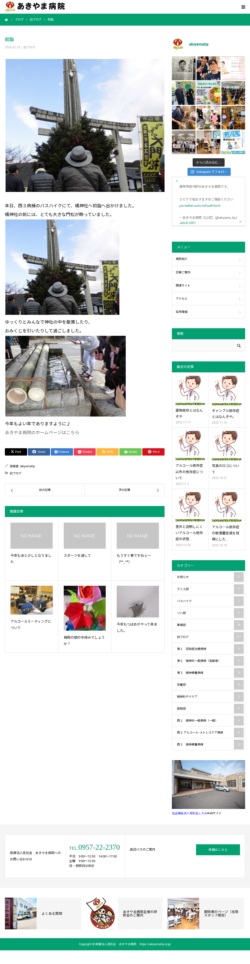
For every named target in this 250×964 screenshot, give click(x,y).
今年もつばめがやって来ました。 (137, 627)
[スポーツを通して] (85, 536)
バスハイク (208, 601)
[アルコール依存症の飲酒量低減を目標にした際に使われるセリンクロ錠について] (226, 507)
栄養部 (208, 684)
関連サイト (183, 285)
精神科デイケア (208, 696)
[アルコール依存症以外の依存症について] (190, 445)
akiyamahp (27, 466)
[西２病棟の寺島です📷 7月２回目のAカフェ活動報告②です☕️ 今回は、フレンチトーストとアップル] (184, 117)
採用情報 (182, 312)
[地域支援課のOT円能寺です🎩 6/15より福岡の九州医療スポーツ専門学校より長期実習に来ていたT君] (208, 68)
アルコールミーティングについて (30, 624)
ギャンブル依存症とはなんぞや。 (225, 414)
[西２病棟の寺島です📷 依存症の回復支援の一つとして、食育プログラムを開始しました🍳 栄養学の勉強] (208, 93)
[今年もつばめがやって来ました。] (138, 601)
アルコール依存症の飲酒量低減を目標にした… (225, 533)
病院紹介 (182, 259)
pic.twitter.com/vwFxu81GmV (199, 206)
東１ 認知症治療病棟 (208, 649)
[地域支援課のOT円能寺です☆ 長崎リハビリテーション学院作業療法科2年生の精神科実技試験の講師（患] (184, 142)
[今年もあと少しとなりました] (31, 536)
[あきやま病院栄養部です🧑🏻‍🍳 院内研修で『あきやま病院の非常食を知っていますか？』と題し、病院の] (233, 93)
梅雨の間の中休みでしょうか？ (84, 641)
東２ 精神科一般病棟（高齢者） (208, 661)
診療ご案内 (183, 272)
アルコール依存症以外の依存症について (189, 472)
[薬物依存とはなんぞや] (190, 390)
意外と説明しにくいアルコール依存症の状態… (189, 533)
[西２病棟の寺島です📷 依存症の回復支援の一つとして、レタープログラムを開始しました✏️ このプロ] (233, 68)
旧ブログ (29, 47)
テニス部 (208, 589)
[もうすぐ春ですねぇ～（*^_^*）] (138, 536)
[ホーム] (6, 19)
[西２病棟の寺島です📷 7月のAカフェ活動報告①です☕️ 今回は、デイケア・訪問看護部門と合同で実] (233, 117)
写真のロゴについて (225, 469)
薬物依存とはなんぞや (189, 413)
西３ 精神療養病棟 (208, 744)
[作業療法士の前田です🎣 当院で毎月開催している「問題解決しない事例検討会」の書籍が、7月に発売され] (233, 142)
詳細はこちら (218, 850)
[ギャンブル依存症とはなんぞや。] (226, 390)
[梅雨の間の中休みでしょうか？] (85, 608)
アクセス (181, 298)
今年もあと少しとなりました (31, 559)
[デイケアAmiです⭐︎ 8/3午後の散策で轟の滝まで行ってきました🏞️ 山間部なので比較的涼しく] (184, 93)
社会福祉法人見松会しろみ (189, 813)
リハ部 (208, 613)
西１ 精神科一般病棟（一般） (208, 720)
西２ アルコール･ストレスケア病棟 (208, 732)
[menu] (243, 7)
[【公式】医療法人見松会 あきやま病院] (35, 6)
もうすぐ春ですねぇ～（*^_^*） (134, 559)
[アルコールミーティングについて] (31, 600)
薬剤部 (208, 708)
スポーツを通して (77, 555)
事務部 (208, 625)
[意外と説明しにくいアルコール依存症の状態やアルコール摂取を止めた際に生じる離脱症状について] (190, 506)
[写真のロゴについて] (226, 445)
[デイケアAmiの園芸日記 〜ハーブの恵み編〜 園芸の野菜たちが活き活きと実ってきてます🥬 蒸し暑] (208, 117)
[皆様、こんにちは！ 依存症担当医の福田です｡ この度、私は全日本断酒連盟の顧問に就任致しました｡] (184, 68)
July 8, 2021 (187, 223)
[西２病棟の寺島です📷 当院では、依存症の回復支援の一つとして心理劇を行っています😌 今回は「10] (208, 142)
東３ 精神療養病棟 (208, 673)
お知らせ (208, 577)
